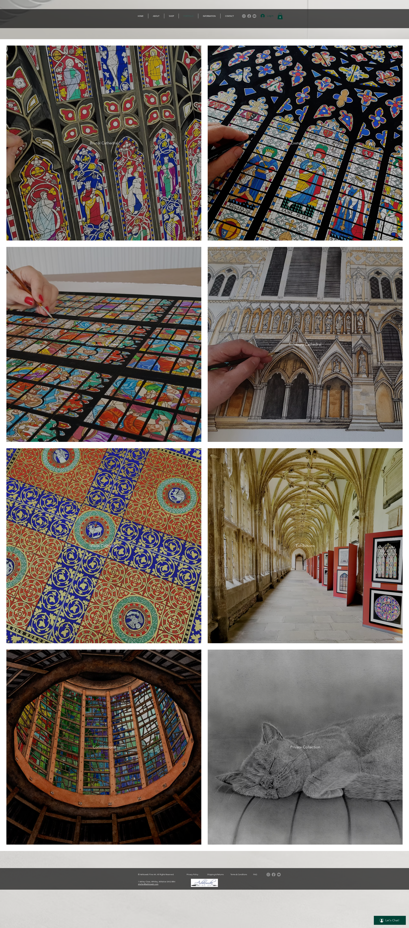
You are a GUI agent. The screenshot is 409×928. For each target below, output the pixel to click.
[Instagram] (244, 16)
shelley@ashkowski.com (148, 884)
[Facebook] (249, 16)
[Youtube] (254, 16)
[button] (280, 16)
